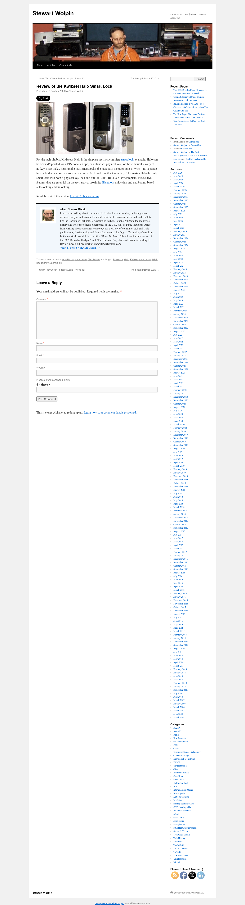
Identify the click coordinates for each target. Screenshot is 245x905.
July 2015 (177, 617)
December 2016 (180, 558)
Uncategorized (179, 858)
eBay (175, 769)
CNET (176, 748)
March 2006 (179, 706)
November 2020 (180, 400)
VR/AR (176, 862)
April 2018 (178, 503)
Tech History (179, 837)
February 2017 (180, 551)
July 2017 (177, 534)
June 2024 (178, 255)
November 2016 (180, 562)
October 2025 (179, 203)
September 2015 (180, 610)
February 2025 (180, 231)
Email (40, 355)
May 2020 (178, 417)
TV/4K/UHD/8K (181, 848)
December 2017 (180, 517)
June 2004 (178, 713)
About (40, 65)
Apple (176, 734)
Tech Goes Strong (181, 834)
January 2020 (179, 431)
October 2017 (179, 524)
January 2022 (179, 355)
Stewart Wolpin (53, 13)
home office (178, 779)
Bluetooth (108, 182)
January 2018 (179, 513)
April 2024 (178, 262)
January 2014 (179, 672)
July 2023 (177, 293)
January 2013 (179, 686)
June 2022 (178, 338)
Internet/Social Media (183, 789)
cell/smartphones (181, 741)
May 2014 (178, 658)
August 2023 (179, 289)
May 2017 (178, 541)
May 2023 (178, 300)
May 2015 (178, 624)
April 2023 (178, 303)
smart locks (81, 259)
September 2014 (180, 644)
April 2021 (178, 382)
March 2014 (179, 665)
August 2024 (179, 248)
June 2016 (178, 579)
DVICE (176, 762)
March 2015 (179, 631)
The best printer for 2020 (145, 78)
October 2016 (179, 565)
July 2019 (177, 451)
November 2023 (180, 279)
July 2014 (177, 651)
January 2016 (179, 596)
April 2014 (178, 662)
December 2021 (180, 358)
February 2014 (180, 669)
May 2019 (178, 458)
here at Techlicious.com (84, 196)
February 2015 (180, 634)
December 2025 (180, 196)
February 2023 (180, 310)
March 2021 (179, 386)
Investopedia (179, 793)
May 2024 (178, 258)
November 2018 (180, 479)
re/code (176, 813)
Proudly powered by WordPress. (189, 892)
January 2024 (179, 272)
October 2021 (179, 365)
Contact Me (65, 65)
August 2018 (179, 489)
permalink (56, 262)
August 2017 (179, 531)
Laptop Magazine (181, 796)
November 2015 (180, 603)
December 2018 (180, 475)
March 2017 (179, 548)
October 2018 (179, 482)
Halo (126, 259)
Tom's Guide (179, 844)
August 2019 (179, 448)
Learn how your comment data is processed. (110, 412)
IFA (175, 786)
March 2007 (179, 700)
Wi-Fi (155, 259)
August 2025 (179, 210)
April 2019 (178, 462)
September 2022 (180, 327)
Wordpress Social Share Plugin (109, 903)
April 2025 (178, 224)
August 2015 (179, 613)
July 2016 (177, 575)
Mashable (177, 800)
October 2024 (179, 241)
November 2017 (180, 520)
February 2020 (180, 427)
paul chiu (177, 158)
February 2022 (180, 351)
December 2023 (180, 276)
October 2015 (179, 607)
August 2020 (179, 407)
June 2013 (178, 675)
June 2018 (178, 496)
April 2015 (178, 627)
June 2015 (178, 620)
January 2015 (179, 638)
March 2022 (179, 348)
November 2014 (180, 641)
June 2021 (178, 376)
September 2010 (180, 689)
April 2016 (178, 586)
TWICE (176, 851)
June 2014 (178, 655)
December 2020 (180, 396)
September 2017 (180, 527)
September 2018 (180, 486)
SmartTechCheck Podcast (184, 827)
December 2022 (180, 317)
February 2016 (180, 593)
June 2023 (178, 296)
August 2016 (179, 572)
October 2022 (179, 324)
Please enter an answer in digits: (53, 379)
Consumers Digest (181, 755)
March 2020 (179, 424)
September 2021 (180, 369)
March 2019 (179, 465)
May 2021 (178, 379)
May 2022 (178, 341)
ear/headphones (180, 765)
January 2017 (179, 555)
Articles (51, 65)
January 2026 (179, 193)
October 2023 (179, 282)
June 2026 (178, 176)
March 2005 (179, 710)
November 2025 (180, 200)
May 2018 (178, 500)
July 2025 (177, 213)
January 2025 (179, 234)
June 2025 (178, 217)
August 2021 (179, 372)
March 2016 (179, 589)
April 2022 (178, 344)
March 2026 (179, 186)
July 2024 (177, 251)
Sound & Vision (180, 831)
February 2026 (180, 189)
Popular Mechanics (182, 810)
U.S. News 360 (180, 855)
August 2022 (179, 331)
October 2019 (179, 441)
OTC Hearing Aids (182, 806)
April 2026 (178, 182)
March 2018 (179, 507)
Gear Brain (178, 775)
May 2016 (178, 582)
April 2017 (178, 544)
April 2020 (178, 420)
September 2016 (180, 569)
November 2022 (180, 320)
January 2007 (179, 703)
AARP (176, 727)
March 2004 (179, 717)
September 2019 (180, 444)
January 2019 (179, 472)
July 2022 (177, 334)
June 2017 (178, 538)
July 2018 (177, 493)
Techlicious (94, 259)
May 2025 (178, 220)
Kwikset (134, 259)
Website (40, 367)
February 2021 (180, 389)
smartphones (179, 824)
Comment (42, 299)
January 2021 (179, 393)
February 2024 (180, 269)
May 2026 (178, 179)
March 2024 (179, 265)
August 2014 (179, 648)
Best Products (179, 738)
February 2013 (180, 682)
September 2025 (180, 207)
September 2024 (180, 245)
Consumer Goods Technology (187, 751)
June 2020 (178, 413)
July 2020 (177, 410)
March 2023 (179, 307)
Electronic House (181, 772)
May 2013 (178, 679)
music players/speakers (183, 803)
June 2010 (178, 696)
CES (175, 744)
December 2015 (180, 600)
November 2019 (180, 438)
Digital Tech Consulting (184, 758)
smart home (68, 259)
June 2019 (178, 455)
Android (177, 731)
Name (40, 343)
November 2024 (180, 238)
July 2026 (177, 172)
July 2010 (177, 693)
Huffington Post (180, 782)
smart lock (127, 159)
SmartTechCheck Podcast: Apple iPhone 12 (60, 78)
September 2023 (180, 286)
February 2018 (180, 510)
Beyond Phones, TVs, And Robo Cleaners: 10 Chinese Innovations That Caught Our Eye (190, 107)
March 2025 (179, 227)
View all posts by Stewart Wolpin (80, 247)
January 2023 (179, 313)
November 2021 (180, 362)
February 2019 (180, 469)
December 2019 (180, 434)
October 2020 (179, 403)
